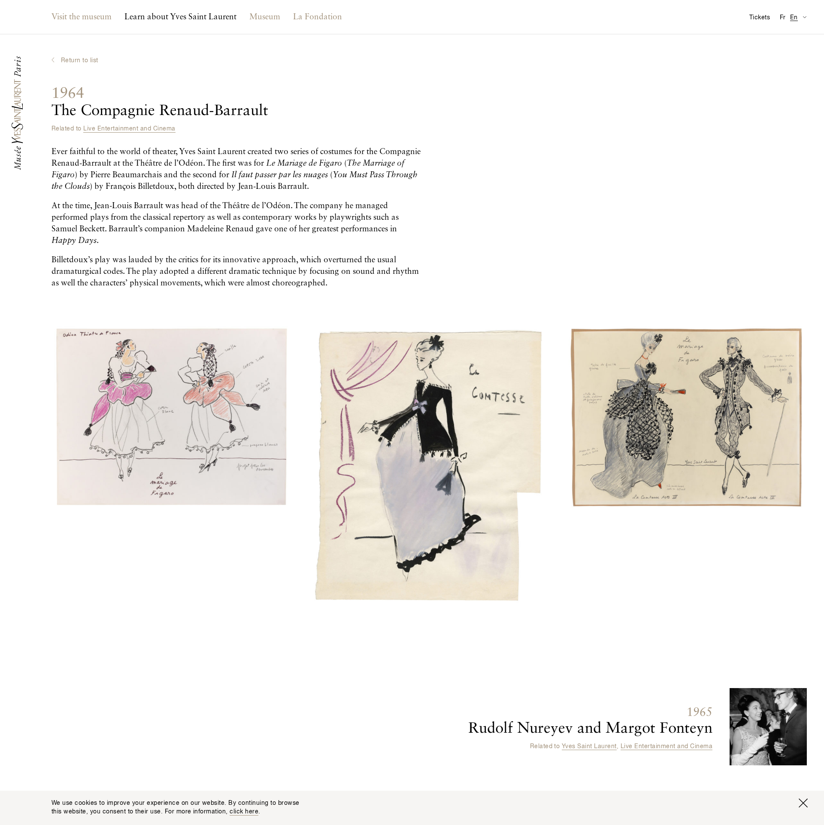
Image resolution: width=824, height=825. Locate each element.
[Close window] (803, 803)
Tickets (759, 18)
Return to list (79, 61)
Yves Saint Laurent (589, 746)
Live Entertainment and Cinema (129, 129)
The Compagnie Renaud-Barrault (160, 102)
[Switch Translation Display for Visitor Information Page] (804, 16)
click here (244, 812)
